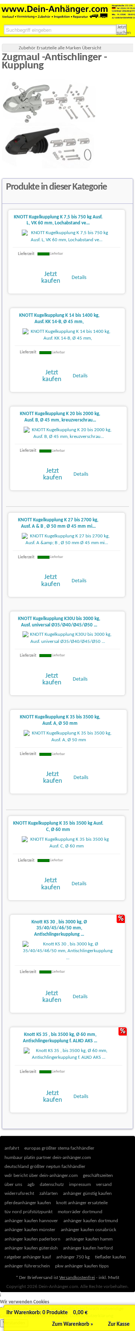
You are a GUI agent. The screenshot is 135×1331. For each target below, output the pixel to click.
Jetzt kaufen (50, 278)
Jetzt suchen (122, 30)
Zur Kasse (119, 1324)
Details (79, 277)
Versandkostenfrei (77, 1277)
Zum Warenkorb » (72, 1324)
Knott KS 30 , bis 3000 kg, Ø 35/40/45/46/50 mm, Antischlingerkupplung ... (59, 928)
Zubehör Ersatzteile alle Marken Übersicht (60, 48)
